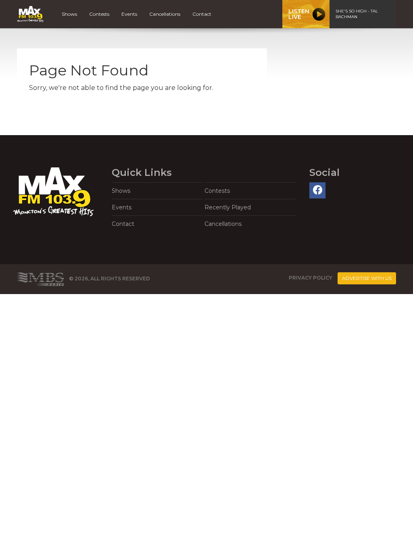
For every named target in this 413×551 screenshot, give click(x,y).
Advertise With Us (367, 278)
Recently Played (227, 207)
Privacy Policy (310, 278)
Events (129, 14)
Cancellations (164, 14)
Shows (69, 14)
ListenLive (298, 14)
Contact (201, 14)
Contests (99, 14)
